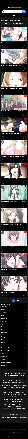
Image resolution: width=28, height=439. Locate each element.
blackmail (7, 401)
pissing (23, 378)
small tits (9, 385)
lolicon (14, 404)
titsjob (14, 383)
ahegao (5, 380)
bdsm (24, 394)
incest (23, 392)
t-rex (12, 387)
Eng (12, 1)
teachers (21, 382)
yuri (16, 380)
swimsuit (17, 378)
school (21, 387)
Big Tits (13, 324)
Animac (13, 353)
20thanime (10, 406)
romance (17, 392)
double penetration (19, 373)
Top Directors (6, 337)
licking (11, 380)
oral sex (20, 399)
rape (3, 385)
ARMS (13, 339)
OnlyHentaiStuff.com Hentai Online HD (8, 436)
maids (13, 411)
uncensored (21, 409)
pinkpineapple (14, 375)
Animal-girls (13, 306)
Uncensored (13, 332)
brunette (10, 378)
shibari (23, 390)
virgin (11, 392)
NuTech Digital (13, 350)
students (22, 380)
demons (20, 397)
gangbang (18, 406)
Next (17, 300)
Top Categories (6, 304)
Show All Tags (14, 414)
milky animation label (20, 385)
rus (7, 397)
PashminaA (13, 365)
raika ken (6, 375)
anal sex (6, 387)
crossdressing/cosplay (9, 408)
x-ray (19, 394)
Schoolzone (13, 356)
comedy (4, 392)
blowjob (13, 397)
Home (3, 426)
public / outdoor (10, 399)
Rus (17, 1)
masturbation (7, 373)
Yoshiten (13, 359)
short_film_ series (14, 390)
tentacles (7, 404)
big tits (13, 394)
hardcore (5, 390)
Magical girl (13, 318)
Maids (13, 327)
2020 (16, 387)
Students (13, 329)
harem (4, 378)
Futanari (13, 309)
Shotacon (13, 312)
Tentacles (13, 321)
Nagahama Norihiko (13, 362)
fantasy (20, 404)
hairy (22, 375)
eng (8, 394)
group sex (6, 383)
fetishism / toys (17, 402)
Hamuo (13, 342)
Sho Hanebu (13, 345)
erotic (3, 394)
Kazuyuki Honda (13, 348)
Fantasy (13, 315)
